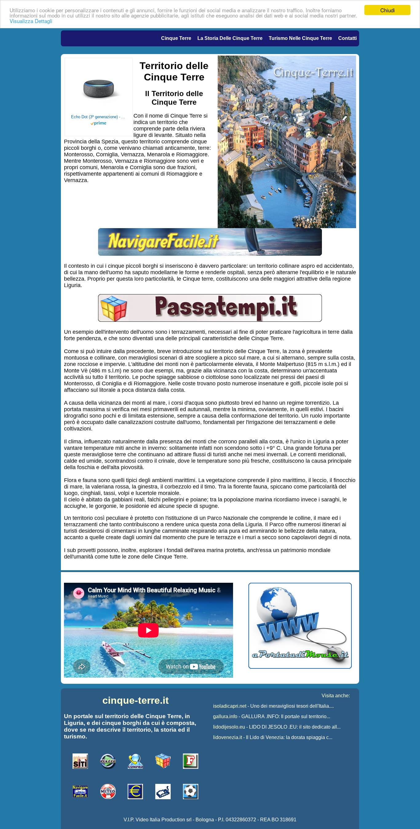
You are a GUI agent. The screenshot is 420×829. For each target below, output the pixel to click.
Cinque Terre (176, 38)
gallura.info (225, 716)
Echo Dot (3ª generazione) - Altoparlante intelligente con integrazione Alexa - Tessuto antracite (98, 117)
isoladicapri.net (229, 706)
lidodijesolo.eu (229, 727)
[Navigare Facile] (210, 254)
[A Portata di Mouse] (300, 667)
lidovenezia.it (227, 737)
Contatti (347, 38)
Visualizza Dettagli (31, 21)
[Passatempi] (210, 320)
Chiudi (387, 10)
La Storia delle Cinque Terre (230, 38)
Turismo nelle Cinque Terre (300, 38)
